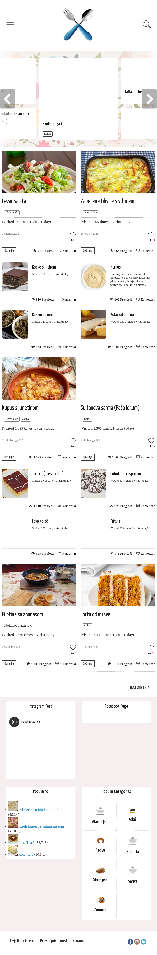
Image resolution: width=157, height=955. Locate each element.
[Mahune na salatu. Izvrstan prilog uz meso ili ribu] (33, 754)
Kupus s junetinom (20, 408)
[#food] (48, 754)
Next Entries (138, 687)
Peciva (100, 850)
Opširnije (9, 250)
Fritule (115, 521)
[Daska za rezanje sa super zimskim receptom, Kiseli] (33, 738)
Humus (115, 267)
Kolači (47, 133)
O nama (79, 941)
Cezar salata (14, 201)
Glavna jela (12, 212)
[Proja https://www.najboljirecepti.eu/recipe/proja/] (48, 738)
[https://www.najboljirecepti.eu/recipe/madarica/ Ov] (64, 738)
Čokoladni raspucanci (126, 473)
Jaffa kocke (133, 92)
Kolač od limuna (122, 314)
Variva (26, 419)
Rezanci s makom (45, 314)
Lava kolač (40, 521)
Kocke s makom (44, 267)
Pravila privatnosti (54, 941)
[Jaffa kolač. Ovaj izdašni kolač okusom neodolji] (17, 769)
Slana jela (100, 879)
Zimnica (100, 909)
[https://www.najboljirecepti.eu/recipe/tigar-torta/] (17, 738)
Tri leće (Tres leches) (48, 473)
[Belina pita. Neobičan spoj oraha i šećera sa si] (33, 769)
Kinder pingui (52, 124)
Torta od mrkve (95, 614)
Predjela (133, 851)
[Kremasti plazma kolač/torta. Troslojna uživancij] (17, 754)
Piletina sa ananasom (22, 614)
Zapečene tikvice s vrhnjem (108, 201)
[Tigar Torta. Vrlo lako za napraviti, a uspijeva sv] (64, 754)
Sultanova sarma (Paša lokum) (110, 408)
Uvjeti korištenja (22, 941)
